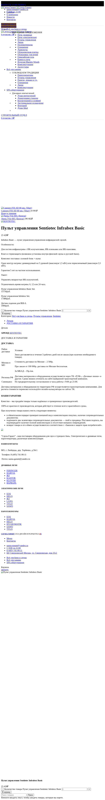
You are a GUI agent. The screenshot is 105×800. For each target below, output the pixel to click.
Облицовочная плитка (28, 52)
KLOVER (11, 480)
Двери (20, 42)
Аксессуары (23, 67)
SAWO (10, 506)
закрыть (4, 569)
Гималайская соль (26, 57)
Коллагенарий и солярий (29, 100)
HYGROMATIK (14, 524)
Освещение (23, 47)
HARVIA (11, 473)
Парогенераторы (25, 75)
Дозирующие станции (28, 98)
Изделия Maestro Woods (28, 62)
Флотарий (22, 105)
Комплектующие (25, 64)
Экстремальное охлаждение (30, 103)
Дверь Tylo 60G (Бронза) (12, 219)
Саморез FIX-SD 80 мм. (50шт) (15, 211)
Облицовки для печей (28, 54)
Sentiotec (57, 316)
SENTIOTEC (16, 333)
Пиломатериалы (25, 45)
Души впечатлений (27, 96)
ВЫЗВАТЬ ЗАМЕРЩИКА (13, 5)
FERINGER (12, 470)
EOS (9, 494)
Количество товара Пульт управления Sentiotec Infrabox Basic (32, 310)
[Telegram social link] (15, 17)
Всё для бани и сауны (22, 316)
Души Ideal (23, 108)
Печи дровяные (25, 35)
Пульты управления (27, 40)
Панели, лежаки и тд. (27, 80)
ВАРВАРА (11, 483)
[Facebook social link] (2, 17)
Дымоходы (23, 49)
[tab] (55, 321)
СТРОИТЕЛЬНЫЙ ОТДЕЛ (14, 115)
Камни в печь (24, 59)
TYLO (10, 503)
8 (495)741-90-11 (8, 24)
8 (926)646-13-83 (8, 26)
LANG (10, 501)
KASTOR (11, 478)
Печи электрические (27, 37)
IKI (8, 475)
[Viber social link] (18, 17)
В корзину (6, 313)
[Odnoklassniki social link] (5, 17)
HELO (10, 496)
